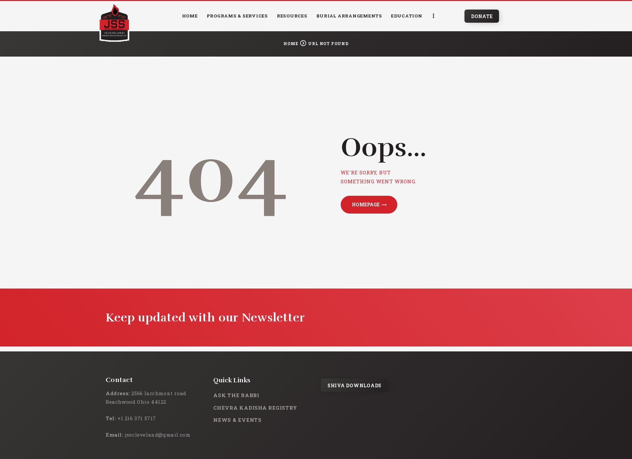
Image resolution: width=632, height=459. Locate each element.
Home (290, 43)
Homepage (366, 204)
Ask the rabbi (236, 395)
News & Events (237, 420)
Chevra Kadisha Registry (255, 407)
